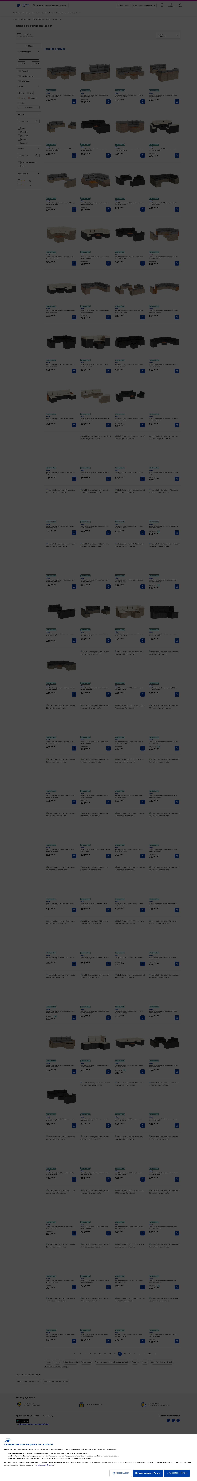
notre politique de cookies (45, 1465)
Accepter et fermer (178, 1473)
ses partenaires (42, 1449)
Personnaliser (122, 1473)
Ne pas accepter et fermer (147, 1473)
